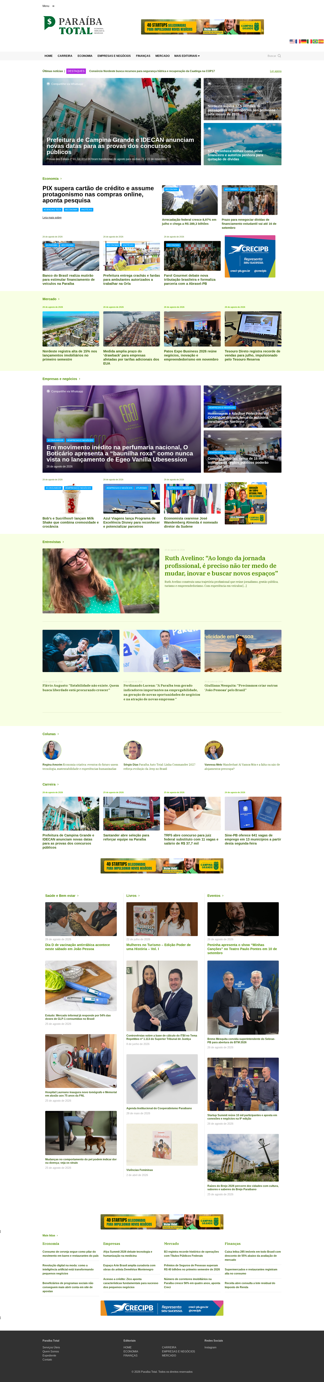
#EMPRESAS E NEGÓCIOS (80, 440)
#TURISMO (141, 488)
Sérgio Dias (131, 764)
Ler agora (275, 71)
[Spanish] (321, 41)
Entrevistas (52, 542)
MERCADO (162, 55)
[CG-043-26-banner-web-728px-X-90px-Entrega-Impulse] (202, 26)
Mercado (49, 299)
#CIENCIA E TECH (52, 210)
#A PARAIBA (51, 245)
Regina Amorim (52, 764)
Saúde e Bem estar (60, 895)
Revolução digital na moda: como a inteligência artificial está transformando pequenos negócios (68, 1269)
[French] (298, 41)
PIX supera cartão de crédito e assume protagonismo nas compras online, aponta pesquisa (98, 194)
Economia (51, 178)
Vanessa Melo (213, 764)
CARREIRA (65, 55)
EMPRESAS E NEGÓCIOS (114, 55)
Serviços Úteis (51, 1347)
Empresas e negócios (60, 379)
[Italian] (310, 41)
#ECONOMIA (71, 210)
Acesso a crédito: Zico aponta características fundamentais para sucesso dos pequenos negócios (130, 1283)
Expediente (49, 1355)
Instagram (210, 1347)
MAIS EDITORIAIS (186, 55)
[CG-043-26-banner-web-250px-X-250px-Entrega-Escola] (253, 503)
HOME (49, 55)
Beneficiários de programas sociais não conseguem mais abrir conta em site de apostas (68, 1287)
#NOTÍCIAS (86, 210)
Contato (47, 1359)
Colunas (49, 734)
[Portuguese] (315, 41)
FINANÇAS (143, 55)
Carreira (49, 784)
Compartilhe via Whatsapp (67, 84)
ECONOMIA (85, 55)
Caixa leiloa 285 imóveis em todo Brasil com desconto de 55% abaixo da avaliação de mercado (253, 1255)
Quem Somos (51, 1351)
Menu (46, 6)
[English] (292, 41)
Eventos (213, 895)
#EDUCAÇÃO (247, 189)
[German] (304, 41)
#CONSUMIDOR (55, 440)
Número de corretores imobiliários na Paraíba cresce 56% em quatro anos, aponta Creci (192, 1283)
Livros (131, 895)
